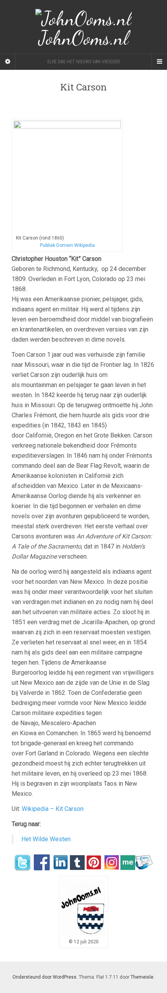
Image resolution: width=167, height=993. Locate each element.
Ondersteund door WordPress (44, 977)
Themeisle (141, 977)
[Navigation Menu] (159, 61)
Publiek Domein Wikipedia (67, 245)
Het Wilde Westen (46, 839)
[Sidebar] (8, 61)
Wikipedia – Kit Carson (53, 808)
